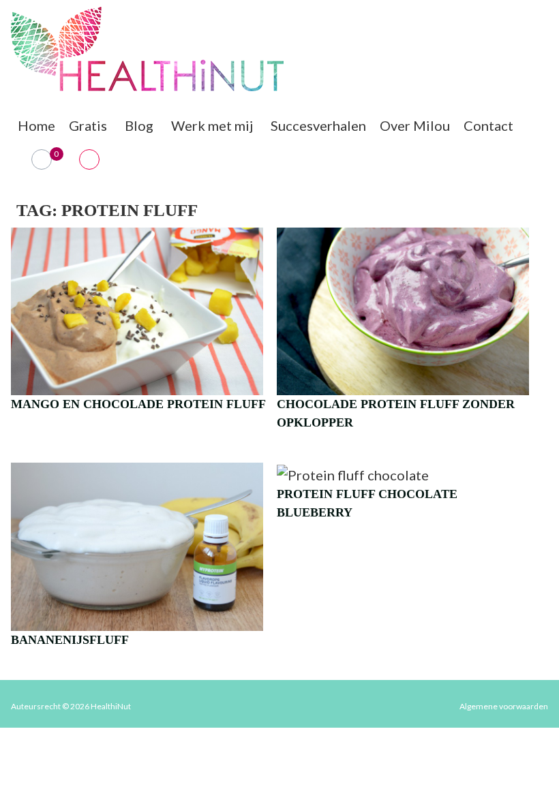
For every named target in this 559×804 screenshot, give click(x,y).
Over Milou (415, 125)
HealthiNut (111, 706)
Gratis (88, 125)
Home (36, 125)
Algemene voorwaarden (503, 706)
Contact (488, 125)
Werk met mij (212, 125)
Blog (139, 125)
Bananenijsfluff (70, 640)
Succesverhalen (318, 125)
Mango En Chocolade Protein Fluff (138, 404)
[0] (42, 160)
